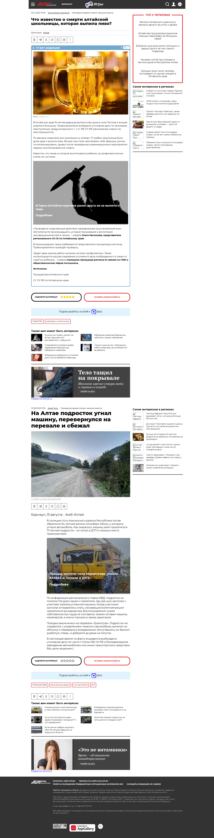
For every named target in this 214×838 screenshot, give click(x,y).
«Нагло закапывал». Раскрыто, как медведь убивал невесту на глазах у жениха (163, 457)
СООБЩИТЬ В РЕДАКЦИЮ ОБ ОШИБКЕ (144, 784)
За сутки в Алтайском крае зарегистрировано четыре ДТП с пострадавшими (61, 720)
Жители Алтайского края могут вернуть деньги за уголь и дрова (158, 23)
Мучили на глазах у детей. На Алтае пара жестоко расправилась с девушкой (59, 337)
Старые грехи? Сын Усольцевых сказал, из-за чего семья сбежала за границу (163, 134)
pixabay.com (44, 117)
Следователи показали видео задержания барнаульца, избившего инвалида (59, 347)
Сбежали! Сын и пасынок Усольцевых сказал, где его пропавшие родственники (164, 145)
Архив (46, 32)
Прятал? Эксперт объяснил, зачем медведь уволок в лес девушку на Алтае (163, 114)
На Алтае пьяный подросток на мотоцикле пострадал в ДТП (109, 718)
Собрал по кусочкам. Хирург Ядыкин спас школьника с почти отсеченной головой (164, 93)
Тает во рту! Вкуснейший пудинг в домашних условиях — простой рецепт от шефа (163, 124)
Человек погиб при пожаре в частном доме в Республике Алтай (158, 61)
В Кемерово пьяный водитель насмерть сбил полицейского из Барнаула (110, 709)
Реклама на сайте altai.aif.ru (93, 781)
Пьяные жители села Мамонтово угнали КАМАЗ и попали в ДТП (83, 576)
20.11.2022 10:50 (38, 13)
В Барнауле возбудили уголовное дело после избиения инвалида (61, 356)
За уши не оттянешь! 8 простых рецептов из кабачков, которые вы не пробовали (164, 436)
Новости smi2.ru (41, 398)
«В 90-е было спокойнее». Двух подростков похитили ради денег (162, 102)
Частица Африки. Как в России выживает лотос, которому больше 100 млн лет (163, 416)
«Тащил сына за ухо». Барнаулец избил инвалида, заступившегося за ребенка (110, 347)
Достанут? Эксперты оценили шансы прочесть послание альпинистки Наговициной (164, 426)
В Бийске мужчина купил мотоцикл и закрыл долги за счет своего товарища (158, 49)
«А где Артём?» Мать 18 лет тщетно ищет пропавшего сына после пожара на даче (163, 447)
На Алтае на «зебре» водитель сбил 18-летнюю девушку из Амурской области (59, 730)
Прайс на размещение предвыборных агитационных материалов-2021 (88, 784)
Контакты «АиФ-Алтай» (64, 781)
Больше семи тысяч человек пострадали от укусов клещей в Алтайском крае (157, 74)
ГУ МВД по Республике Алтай (46, 499)
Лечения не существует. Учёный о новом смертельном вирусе (162, 466)
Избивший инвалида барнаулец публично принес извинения (110, 336)
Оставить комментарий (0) (107, 297)
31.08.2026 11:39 (38, 408)
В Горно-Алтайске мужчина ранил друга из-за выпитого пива (77, 207)
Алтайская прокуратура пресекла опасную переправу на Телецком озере (157, 36)
